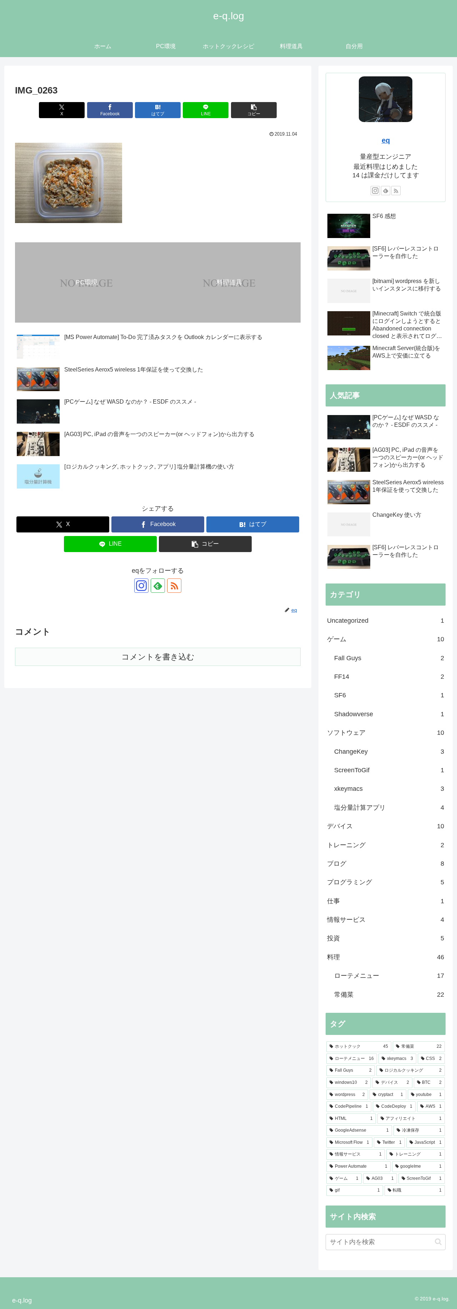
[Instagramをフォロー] (141, 585)
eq (386, 140)
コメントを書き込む (158, 656)
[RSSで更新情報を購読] (174, 585)
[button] (254, 110)
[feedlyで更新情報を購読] (158, 585)
